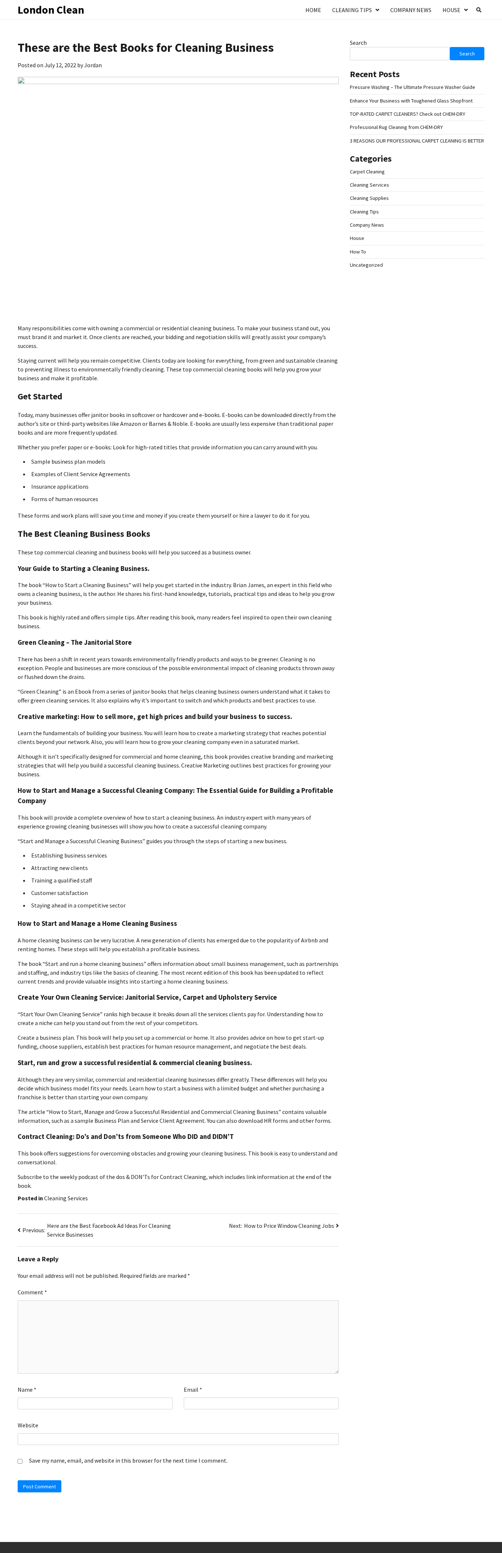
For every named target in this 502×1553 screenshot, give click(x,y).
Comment (32, 1292)
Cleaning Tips (352, 10)
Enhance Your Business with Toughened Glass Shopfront (411, 100)
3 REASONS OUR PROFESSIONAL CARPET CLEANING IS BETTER (417, 140)
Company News (410, 10)
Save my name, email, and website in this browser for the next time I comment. (128, 1460)
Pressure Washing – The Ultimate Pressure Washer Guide (412, 87)
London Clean (51, 10)
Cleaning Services (66, 1198)
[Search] (478, 9)
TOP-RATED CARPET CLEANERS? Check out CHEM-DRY (407, 114)
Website (28, 1425)
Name (27, 1389)
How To (358, 251)
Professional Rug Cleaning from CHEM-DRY (396, 127)
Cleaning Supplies (369, 198)
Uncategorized (366, 265)
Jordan (93, 65)
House (451, 10)
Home (313, 10)
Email (193, 1389)
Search (358, 42)
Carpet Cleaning (367, 171)
